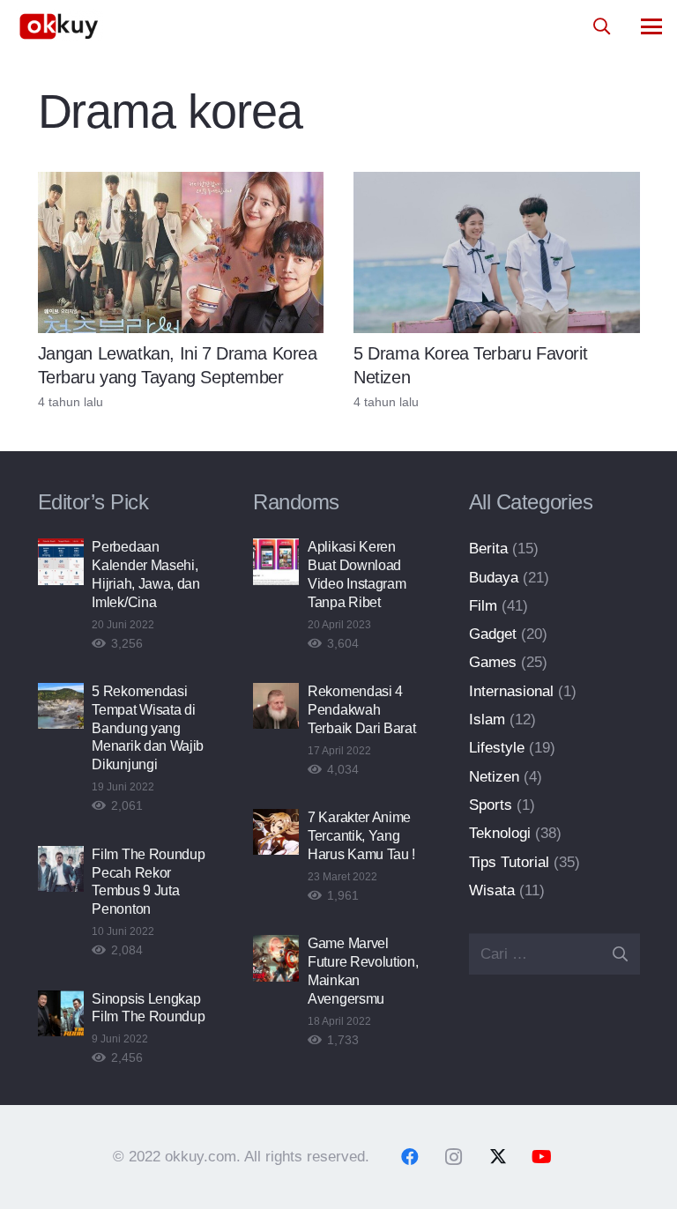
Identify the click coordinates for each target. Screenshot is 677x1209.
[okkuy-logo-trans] (59, 26)
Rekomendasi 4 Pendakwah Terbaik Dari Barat (361, 710)
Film (483, 605)
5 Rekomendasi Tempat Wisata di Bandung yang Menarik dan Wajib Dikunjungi (148, 728)
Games (493, 662)
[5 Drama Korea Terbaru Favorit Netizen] (496, 252)
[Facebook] (410, 1157)
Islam (487, 719)
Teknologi (500, 833)
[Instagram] (454, 1157)
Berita (488, 548)
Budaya (493, 577)
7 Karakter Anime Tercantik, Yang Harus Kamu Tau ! (361, 836)
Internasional (511, 691)
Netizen (494, 776)
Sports (490, 805)
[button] (601, 26)
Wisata (492, 890)
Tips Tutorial (509, 862)
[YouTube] (542, 1157)
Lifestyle (496, 747)
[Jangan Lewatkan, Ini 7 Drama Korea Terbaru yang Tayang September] (181, 252)
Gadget (493, 634)
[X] (498, 1157)
